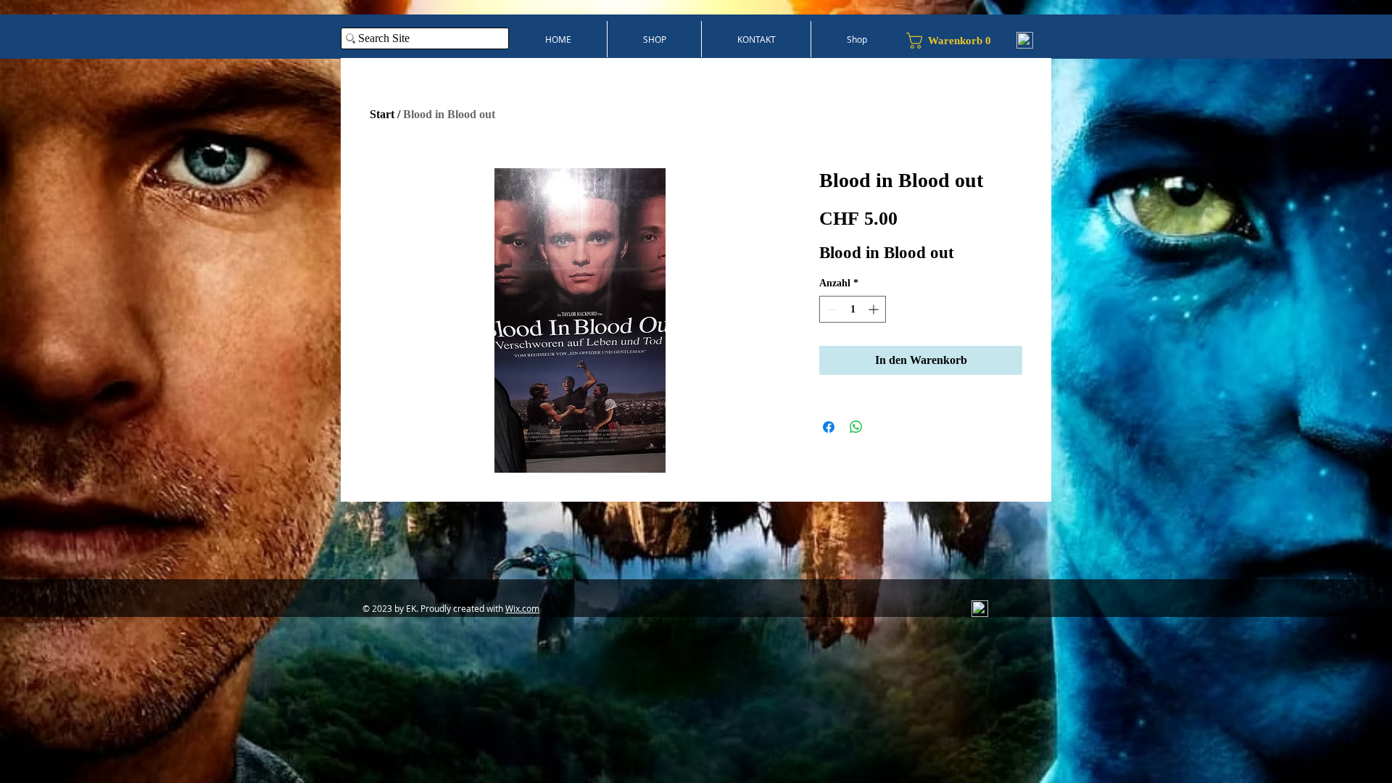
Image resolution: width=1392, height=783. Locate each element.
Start (382, 114)
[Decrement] (830, 309)
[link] (954, 41)
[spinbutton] (853, 309)
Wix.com (522, 608)
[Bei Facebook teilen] (828, 427)
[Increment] (875, 309)
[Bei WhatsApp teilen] (856, 427)
